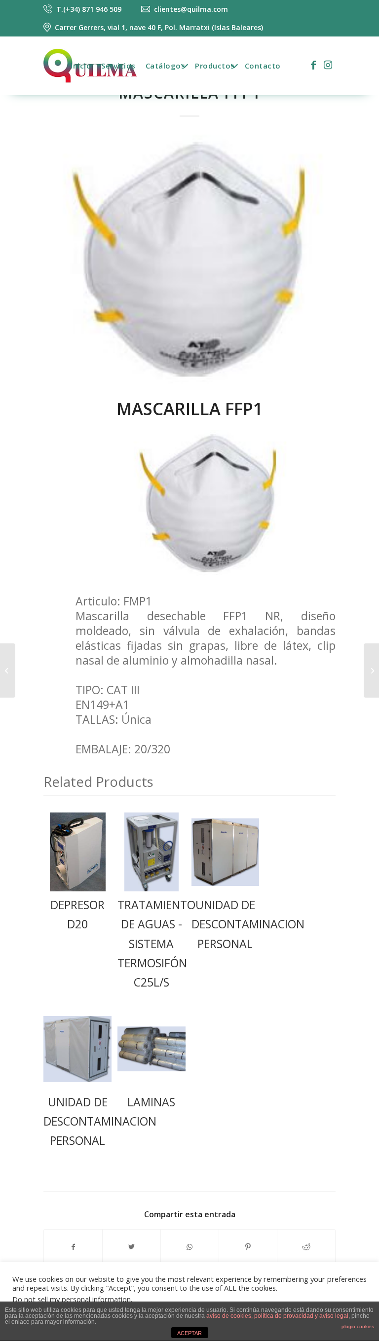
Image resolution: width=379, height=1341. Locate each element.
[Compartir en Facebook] (73, 1247)
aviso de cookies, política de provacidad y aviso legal (277, 1315)
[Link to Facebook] (313, 65)
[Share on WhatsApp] (190, 1247)
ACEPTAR (189, 1333)
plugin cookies (357, 1326)
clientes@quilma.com (191, 9)
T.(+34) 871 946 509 (88, 9)
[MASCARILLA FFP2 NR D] (7, 670)
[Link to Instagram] (328, 65)
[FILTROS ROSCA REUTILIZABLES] (371, 670)
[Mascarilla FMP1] (189, 261)
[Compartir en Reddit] (306, 1247)
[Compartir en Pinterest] (248, 1247)
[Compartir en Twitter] (131, 1247)
